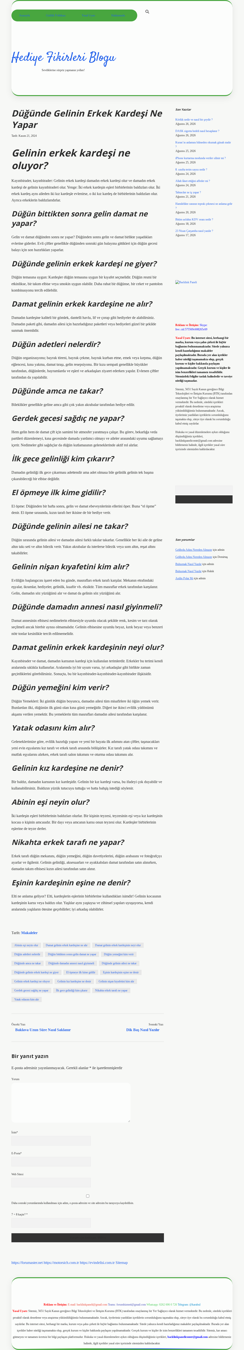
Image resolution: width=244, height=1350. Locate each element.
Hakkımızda (118, 15)
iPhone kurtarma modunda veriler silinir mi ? (200, 158)
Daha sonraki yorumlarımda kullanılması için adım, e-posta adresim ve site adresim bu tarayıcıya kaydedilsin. (72, 1203)
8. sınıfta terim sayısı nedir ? (191, 169)
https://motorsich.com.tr (61, 1263)
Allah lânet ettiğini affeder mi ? (192, 181)
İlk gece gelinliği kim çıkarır (71, 990)
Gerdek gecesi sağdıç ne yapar (31, 990)
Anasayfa (24, 15)
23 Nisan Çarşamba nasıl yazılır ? (194, 231)
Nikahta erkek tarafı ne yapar (111, 990)
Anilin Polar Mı (184, 578)
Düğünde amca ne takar (27, 963)
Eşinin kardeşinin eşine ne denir (121, 972)
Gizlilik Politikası (56, 15)
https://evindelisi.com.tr (97, 1263)
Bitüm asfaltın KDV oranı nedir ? (194, 219)
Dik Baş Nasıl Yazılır (142, 1030)
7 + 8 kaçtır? (19, 1214)
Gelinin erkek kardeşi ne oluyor (32, 981)
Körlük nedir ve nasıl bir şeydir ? (194, 119)
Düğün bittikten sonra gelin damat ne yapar (72, 954)
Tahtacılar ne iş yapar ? (188, 192)
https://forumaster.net (27, 1263)
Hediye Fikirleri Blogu (63, 58)
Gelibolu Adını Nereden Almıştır (193, 549)
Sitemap (122, 1263)
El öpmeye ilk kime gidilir (80, 972)
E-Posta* (16, 1153)
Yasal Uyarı (88, 15)
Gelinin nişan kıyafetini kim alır (116, 981)
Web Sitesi (17, 1174)
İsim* (14, 1132)
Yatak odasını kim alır (26, 999)
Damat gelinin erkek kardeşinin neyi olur (118, 945)
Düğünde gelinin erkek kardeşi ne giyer (36, 972)
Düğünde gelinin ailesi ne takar (119, 963)
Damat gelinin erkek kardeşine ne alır (66, 945)
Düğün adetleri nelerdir (27, 954)
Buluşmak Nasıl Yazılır (188, 564)
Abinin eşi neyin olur (26, 945)
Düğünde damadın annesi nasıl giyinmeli (71, 963)
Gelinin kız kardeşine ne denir (74, 981)
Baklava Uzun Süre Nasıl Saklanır (43, 1030)
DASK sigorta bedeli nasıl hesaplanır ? (197, 131)
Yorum (15, 1079)
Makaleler (29, 933)
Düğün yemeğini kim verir (119, 954)
